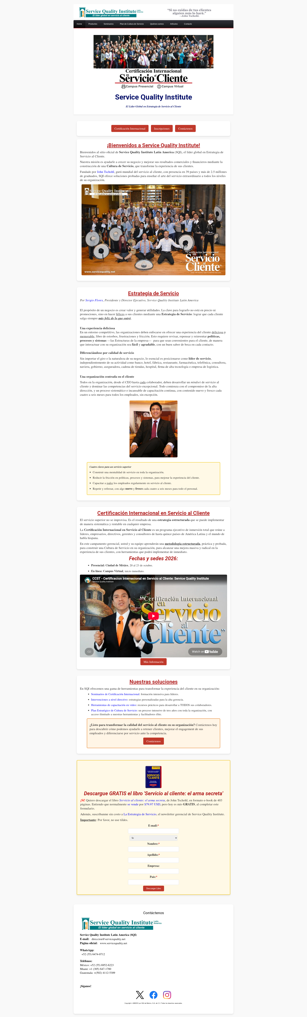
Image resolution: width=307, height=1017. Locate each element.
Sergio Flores (94, 300)
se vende (132, 804)
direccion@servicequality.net (108, 939)
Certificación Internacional (129, 128)
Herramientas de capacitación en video (113, 705)
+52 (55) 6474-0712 (93, 954)
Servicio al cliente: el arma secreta (142, 800)
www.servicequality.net (113, 943)
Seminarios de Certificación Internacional (115, 694)
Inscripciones (161, 128)
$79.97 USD (152, 804)
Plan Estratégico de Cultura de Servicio (114, 710)
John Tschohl (105, 172)
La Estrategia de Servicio (140, 814)
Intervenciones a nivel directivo (109, 699)
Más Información (153, 662)
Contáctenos (185, 128)
